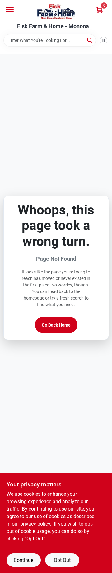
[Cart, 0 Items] (99, 10)
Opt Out (62, 560)
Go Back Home (56, 325)
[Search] (90, 40)
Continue (23, 560)
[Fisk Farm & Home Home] (56, 11)
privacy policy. (35, 524)
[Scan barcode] (103, 40)
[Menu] (10, 10)
